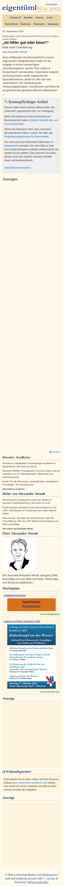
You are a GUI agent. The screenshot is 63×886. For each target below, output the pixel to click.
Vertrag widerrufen (37, 882)
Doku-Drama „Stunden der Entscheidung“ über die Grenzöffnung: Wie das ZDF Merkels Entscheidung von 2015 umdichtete (30, 521)
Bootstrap (20, 882)
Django (51, 878)
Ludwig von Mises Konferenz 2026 (22, 621)
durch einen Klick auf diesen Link (29, 782)
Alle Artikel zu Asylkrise (13, 489)
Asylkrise (23, 457)
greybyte (32, 878)
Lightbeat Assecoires (15, 595)
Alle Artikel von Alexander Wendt (17, 529)
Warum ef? (15, 17)
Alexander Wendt (17, 52)
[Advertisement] (31, 316)
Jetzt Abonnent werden (17, 167)
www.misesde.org (49, 691)
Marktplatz (39, 24)
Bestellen (28, 17)
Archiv (49, 17)
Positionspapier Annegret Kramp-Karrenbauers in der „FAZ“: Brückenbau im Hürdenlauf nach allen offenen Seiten (29, 510)
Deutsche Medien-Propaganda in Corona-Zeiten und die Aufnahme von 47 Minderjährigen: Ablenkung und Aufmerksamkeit (31, 474)
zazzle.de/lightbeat (49, 614)
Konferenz (26, 24)
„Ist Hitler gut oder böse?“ (30, 40)
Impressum (53, 24)
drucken (56, 452)
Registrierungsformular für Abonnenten (26, 136)
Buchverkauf (11, 24)
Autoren (39, 17)
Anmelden (52, 4)
